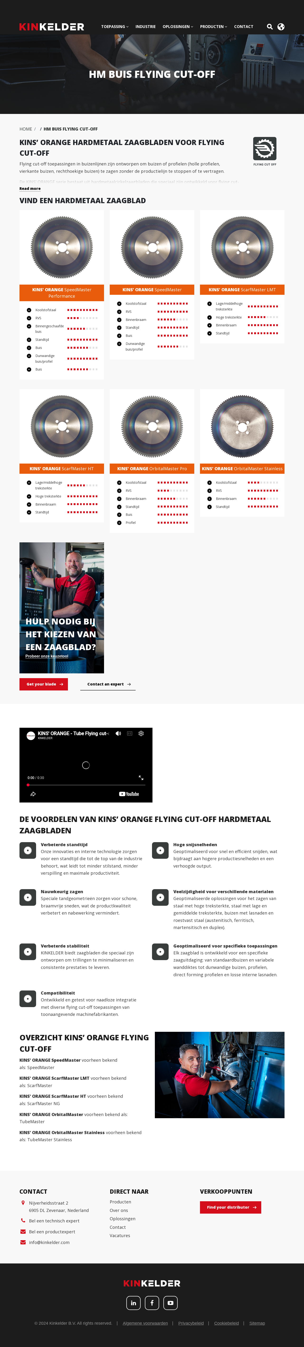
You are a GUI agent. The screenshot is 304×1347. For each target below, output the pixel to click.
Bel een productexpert (52, 1231)
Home (25, 129)
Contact (118, 1227)
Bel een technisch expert (54, 1221)
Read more (30, 188)
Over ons (119, 1210)
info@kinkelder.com (49, 1242)
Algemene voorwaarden (145, 1323)
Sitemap (257, 1323)
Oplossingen (122, 1218)
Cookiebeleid (226, 1323)
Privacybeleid (191, 1323)
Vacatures (120, 1235)
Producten (120, 1202)
